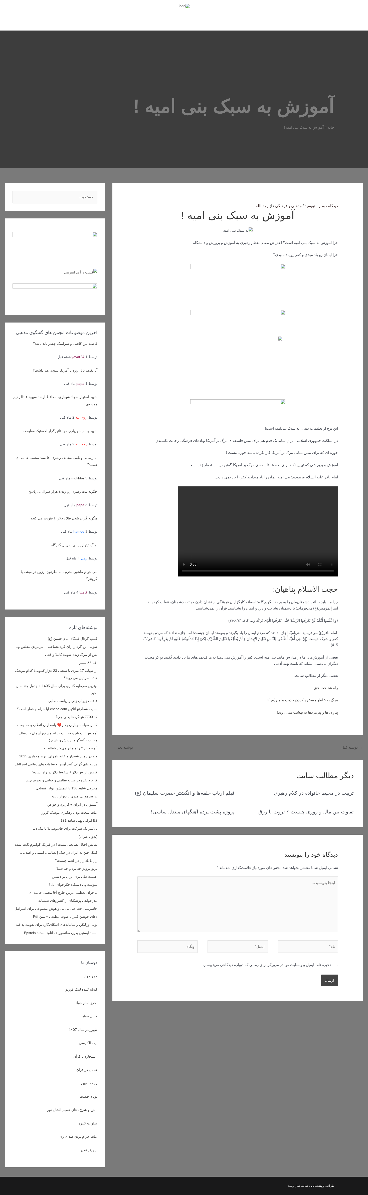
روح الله (81, 417)
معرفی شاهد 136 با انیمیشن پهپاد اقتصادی (66, 788)
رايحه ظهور (89, 1083)
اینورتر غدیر (88, 1150)
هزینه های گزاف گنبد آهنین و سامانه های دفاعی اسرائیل (56, 764)
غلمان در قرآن (86, 1070)
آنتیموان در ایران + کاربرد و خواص (72, 804)
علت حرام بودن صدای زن (78, 1136)
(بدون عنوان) (88, 836)
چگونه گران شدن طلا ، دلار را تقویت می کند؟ (64, 518)
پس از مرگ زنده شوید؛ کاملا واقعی (71, 655)
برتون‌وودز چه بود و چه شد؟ (76, 868)
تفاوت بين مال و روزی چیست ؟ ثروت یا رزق (306, 811)
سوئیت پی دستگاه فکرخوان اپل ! (73, 884)
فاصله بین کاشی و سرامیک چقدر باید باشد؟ (65, 344)
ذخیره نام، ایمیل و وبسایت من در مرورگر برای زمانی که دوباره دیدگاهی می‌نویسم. (267, 965)
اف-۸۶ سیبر (88, 663)
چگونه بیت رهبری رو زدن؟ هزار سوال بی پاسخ (63, 491)
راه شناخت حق (326, 688)
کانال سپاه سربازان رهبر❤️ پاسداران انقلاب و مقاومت (57, 725)
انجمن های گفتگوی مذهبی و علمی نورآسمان (189, 19)
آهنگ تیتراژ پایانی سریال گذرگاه (74, 545)
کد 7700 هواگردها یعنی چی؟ (76, 717)
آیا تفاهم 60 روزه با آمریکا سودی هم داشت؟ (65, 370)
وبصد (291, 1185)
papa (80, 384)
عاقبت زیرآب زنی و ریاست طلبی (72, 701)
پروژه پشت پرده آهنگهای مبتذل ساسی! (193, 811)
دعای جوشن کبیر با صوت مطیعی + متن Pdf (65, 917)
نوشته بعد (123, 747)
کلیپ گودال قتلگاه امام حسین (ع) (72, 639)
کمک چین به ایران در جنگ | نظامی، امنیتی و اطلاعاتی (58, 852)
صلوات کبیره (88, 1123)
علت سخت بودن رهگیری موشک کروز (69, 812)
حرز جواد (90, 976)
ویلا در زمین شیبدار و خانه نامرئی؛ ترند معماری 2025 (58, 756)
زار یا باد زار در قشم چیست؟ (76, 860)
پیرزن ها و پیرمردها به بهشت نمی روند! (307, 712)
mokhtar (77, 478)
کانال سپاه (89, 1016)
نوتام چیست (88, 1096)
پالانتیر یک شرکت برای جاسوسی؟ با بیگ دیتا (65, 828)
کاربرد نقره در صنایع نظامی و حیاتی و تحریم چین (61, 780)
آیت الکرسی (88, 1043)
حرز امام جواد (86, 1003)
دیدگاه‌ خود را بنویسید (321, 206)
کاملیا (83, 592)
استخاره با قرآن (85, 1056)
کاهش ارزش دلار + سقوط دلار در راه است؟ (64, 772)
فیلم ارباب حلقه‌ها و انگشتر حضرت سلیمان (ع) (185, 793)
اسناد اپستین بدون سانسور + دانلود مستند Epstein (60, 933)
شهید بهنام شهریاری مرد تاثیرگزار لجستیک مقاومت (60, 431)
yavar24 (78, 357)
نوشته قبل (351, 747)
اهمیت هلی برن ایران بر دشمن (74, 876)
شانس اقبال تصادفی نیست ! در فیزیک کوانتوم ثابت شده (56, 844)
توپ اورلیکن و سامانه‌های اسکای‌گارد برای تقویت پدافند (56, 925)
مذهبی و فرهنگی (288, 206)
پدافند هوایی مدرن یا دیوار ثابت (74, 796)
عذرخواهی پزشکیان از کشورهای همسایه (67, 901)
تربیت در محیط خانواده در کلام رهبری (314, 793)
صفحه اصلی (238, 19)
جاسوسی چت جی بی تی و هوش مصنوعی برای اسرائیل (56, 909)
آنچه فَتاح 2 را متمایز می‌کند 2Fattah (70, 748)
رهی (84, 558)
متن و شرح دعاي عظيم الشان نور (72, 1110)
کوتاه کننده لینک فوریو (81, 989)
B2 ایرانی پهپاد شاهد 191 (79, 820)
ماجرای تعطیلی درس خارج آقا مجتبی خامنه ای (63, 892)
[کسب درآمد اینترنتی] (80, 272)
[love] (55, 242)
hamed (78, 531)
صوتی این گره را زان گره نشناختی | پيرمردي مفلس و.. (56, 647)
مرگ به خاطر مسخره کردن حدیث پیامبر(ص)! (302, 700)
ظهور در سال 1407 (83, 1030)
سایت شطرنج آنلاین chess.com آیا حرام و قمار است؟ (57, 709)
